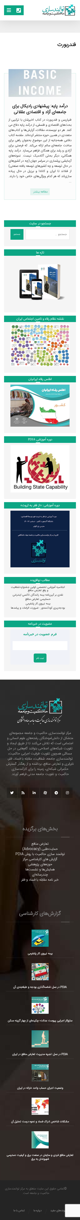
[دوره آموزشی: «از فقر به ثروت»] (40, 539)
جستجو (17, 234)
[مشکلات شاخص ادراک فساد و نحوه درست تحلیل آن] (40, 1106)
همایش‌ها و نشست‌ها (40, 869)
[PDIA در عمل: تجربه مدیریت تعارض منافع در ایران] (40, 1038)
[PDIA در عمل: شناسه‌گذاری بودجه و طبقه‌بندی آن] (40, 971)
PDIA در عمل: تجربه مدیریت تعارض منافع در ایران (40, 1054)
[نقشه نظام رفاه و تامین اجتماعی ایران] (40, 345)
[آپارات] (45, 793)
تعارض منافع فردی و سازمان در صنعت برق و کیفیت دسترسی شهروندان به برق (40, 1157)
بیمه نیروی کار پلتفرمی (38, 603)
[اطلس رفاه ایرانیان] (40, 405)
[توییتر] (12, 793)
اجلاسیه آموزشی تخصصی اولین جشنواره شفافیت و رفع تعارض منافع (38, 589)
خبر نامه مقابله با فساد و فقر (40, 880)
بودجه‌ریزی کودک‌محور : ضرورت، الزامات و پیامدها (38, 608)
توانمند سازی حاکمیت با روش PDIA (40, 854)
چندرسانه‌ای (40, 875)
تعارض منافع (40, 844)
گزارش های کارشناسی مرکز (40, 859)
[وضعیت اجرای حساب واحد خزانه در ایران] (40, 1072)
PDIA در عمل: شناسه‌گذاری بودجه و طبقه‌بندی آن (40, 987)
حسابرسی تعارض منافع (38, 599)
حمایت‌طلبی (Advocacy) (40, 849)
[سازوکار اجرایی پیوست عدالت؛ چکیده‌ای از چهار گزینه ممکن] (40, 1005)
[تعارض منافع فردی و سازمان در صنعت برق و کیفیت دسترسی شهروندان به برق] (40, 1139)
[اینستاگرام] (67, 793)
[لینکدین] (34, 793)
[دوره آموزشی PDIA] (40, 468)
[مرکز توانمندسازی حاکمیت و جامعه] (59, 10)
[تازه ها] (40, 282)
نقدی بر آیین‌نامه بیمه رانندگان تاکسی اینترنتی (38, 595)
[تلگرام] (56, 793)
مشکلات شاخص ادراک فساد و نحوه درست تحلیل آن (40, 1121)
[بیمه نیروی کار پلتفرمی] (40, 938)
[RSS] (23, 793)
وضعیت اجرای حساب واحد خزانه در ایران (40, 1088)
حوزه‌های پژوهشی (40, 864)
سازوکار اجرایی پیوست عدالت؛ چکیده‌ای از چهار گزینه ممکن (40, 1020)
